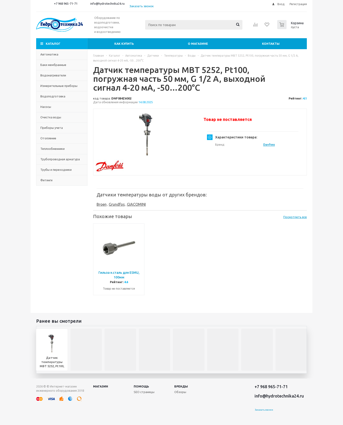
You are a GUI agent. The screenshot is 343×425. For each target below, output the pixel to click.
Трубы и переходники (56, 169)
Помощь (141, 386)
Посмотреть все (295, 217)
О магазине (198, 43)
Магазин (100, 386)
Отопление (48, 138)
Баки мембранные (53, 64)
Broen (102, 204)
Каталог (53, 43)
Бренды (181, 386)
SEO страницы (144, 392)
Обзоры (180, 392)
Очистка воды (50, 117)
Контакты (271, 43)
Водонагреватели (53, 75)
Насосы (45, 106)
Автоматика (49, 54)
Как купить (124, 43)
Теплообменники (52, 148)
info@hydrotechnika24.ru (107, 3)
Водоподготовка (52, 96)
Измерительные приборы (58, 85)
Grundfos (117, 204)
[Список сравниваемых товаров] (255, 26)
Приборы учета (51, 127)
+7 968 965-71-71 (65, 3)
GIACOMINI (136, 204)
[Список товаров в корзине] (291, 28)
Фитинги (46, 180)
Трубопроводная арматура (60, 159)
